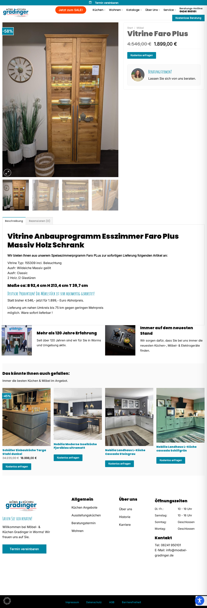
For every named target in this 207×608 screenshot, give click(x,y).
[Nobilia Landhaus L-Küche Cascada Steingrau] (129, 417)
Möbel (140, 27)
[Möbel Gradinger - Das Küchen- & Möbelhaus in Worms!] (17, 12)
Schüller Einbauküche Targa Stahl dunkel (24, 452)
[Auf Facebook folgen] (157, 575)
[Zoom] (7, 172)
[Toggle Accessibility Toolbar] (200, 601)
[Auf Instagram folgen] (162, 575)
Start (130, 27)
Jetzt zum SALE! (71, 10)
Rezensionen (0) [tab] (39, 221)
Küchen (98, 10)
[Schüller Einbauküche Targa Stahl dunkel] (26, 417)
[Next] (112, 99)
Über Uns (151, 10)
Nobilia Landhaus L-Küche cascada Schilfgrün (176, 448)
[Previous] (9, 99)
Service (168, 10)
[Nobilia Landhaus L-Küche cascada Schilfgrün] (180, 415)
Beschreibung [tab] (14, 221)
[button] (7, 601)
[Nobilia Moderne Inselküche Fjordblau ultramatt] (78, 414)
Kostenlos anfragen (142, 55)
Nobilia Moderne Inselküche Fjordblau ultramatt (75, 446)
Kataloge (133, 10)
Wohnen (115, 10)
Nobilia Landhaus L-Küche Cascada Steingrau (125, 452)
